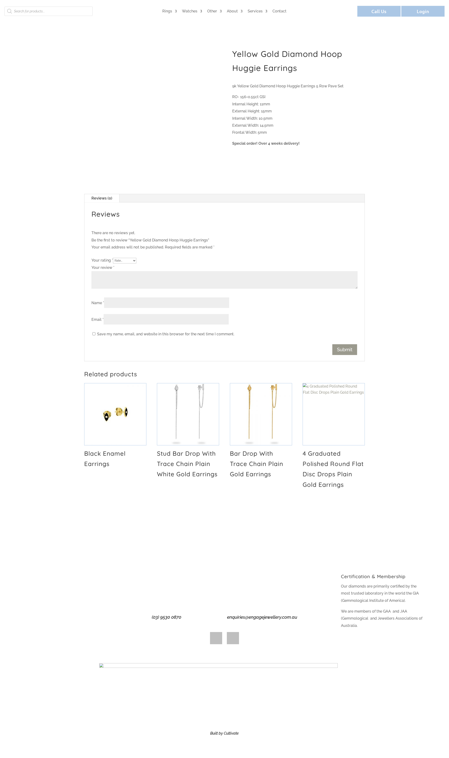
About (232, 11)
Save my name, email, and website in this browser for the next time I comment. (165, 334)
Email (97, 319)
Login (423, 11)
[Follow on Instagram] (233, 638)
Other (212, 11)
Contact (279, 11)
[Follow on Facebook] (216, 638)
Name (97, 303)
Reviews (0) (101, 198)
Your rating (102, 260)
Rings (167, 11)
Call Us (378, 11)
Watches (189, 11)
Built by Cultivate (224, 733)
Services (255, 11)
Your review (102, 267)
